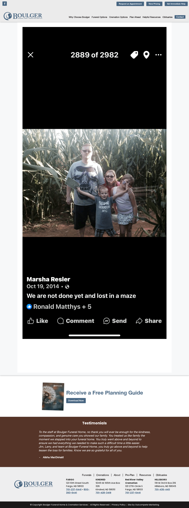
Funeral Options (99, 17)
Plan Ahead (135, 17)
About (117, 475)
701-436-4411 (162, 489)
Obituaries (168, 17)
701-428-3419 (103, 492)
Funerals (86, 475)
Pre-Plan (129, 475)
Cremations (102, 475)
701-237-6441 (74, 489)
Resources (145, 475)
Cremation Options (118, 17)
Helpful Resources (152, 17)
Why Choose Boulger (79, 17)
